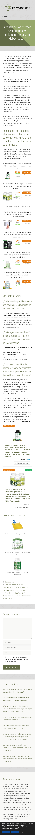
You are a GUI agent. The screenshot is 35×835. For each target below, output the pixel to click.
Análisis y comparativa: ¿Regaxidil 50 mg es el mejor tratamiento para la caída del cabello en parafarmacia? (17, 758)
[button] (32, 17)
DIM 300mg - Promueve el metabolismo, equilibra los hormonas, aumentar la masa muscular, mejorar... (17, 234)
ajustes (15, 828)
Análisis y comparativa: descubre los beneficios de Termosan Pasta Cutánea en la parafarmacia (17, 747)
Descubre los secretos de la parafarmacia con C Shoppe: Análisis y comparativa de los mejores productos (15, 587)
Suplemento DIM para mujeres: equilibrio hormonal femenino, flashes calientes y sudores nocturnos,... (17, 275)
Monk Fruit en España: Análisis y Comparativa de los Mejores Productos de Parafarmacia (17, 595)
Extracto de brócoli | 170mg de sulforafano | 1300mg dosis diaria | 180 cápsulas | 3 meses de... (17, 166)
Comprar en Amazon (23, 463)
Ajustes (23, 832)
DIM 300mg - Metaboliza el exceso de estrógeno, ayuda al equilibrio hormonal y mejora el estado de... (17, 255)
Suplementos (9, 582)
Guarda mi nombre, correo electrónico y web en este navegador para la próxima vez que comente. (18, 659)
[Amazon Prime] (27, 460)
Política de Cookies (18, 825)
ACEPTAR (6, 832)
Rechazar (15, 832)
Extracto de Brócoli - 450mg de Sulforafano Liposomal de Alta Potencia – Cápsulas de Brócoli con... (17, 186)
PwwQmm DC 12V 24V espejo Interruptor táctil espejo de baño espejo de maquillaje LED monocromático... (17, 214)
